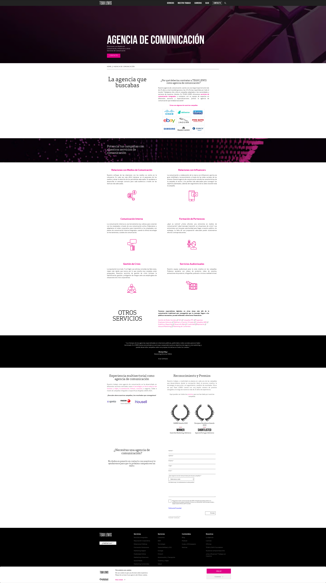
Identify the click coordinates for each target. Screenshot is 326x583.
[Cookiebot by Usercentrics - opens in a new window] (104, 579)
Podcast (184, 541)
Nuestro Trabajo (184, 3)
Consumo (161, 537)
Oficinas (208, 544)
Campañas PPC (188, 320)
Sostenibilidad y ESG (165, 547)
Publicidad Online (140, 554)
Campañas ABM (201, 322)
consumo (139, 389)
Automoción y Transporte (166, 557)
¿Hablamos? (107, 543)
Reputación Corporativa (142, 541)
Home (109, 66)
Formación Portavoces (141, 547)
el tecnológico (137, 386)
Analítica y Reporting (165, 324)
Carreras (198, 3)
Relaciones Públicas (140, 544)
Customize (218, 576)
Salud (160, 564)
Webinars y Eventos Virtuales (184, 322)
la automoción (124, 389)
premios (190, 394)
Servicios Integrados (141, 537)
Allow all (218, 571)
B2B (159, 541)
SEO (179, 320)
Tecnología (161, 544)
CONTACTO (114, 55)
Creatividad (191, 324)
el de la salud (147, 386)
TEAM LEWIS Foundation (214, 547)
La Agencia (209, 537)
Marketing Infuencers (141, 557)
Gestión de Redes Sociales (167, 320)
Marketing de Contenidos (182, 326)
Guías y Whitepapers (189, 544)
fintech (132, 389)
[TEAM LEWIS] (105, 3)
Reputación (200, 324)
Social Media (138, 560)
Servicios (170, 3)
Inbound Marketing (164, 326)
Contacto (217, 3)
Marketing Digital (140, 551)
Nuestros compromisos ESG (215, 551)
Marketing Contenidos (141, 564)
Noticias (184, 547)
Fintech (160, 554)
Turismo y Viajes (163, 560)
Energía (160, 551)
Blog (207, 3)
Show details (119, 579)
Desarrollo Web (180, 324)
